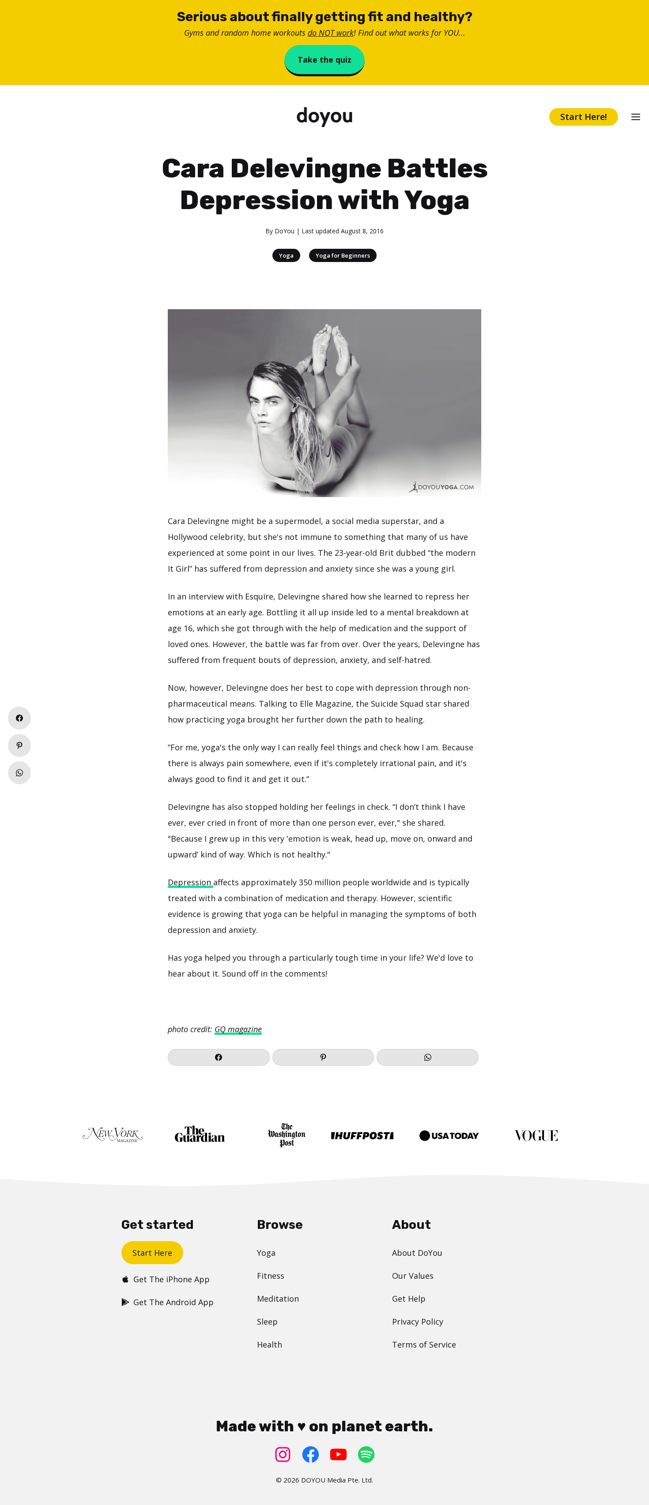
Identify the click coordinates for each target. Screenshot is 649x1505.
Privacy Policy (417, 1321)
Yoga (286, 255)
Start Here (152, 1252)
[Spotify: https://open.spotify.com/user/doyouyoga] (366, 1454)
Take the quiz (324, 59)
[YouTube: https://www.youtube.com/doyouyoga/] (338, 1454)
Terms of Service (424, 1344)
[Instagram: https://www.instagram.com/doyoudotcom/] (283, 1454)
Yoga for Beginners (343, 255)
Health (269, 1344)
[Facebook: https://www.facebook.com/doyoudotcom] (311, 1454)
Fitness (270, 1275)
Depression (190, 882)
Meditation (278, 1298)
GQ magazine (238, 1029)
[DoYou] (324, 117)
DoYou (284, 231)
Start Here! (583, 117)
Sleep (267, 1321)
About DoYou (417, 1252)
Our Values (413, 1275)
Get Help (409, 1298)
